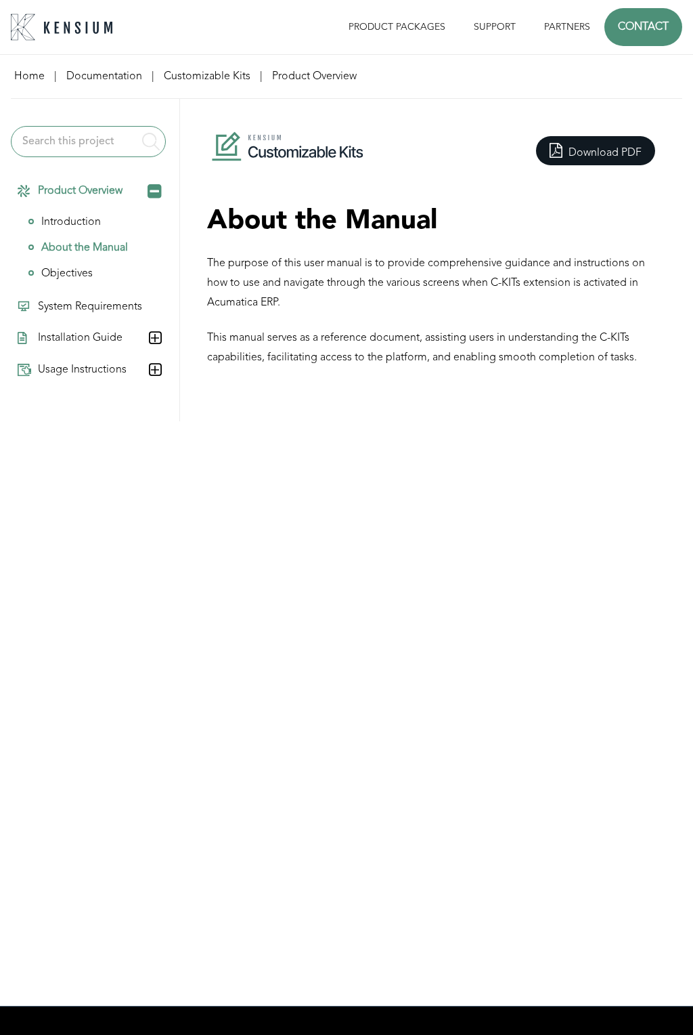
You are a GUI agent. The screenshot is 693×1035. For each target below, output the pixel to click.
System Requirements (90, 306)
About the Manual (84, 247)
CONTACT (643, 27)
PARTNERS (567, 27)
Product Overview (80, 191)
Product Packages (397, 27)
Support (495, 27)
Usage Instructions (82, 369)
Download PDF (604, 153)
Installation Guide (80, 338)
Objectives (67, 273)
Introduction (71, 222)
